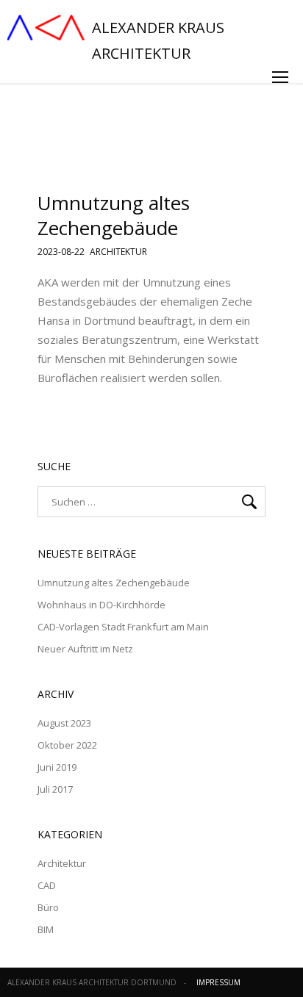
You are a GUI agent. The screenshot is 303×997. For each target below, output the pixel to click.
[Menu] (280, 77)
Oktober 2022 (67, 745)
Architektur (118, 253)
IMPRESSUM (218, 982)
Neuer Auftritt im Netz (85, 648)
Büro (48, 907)
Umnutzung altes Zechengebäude (114, 215)
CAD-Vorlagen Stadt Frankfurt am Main (123, 626)
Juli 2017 (55, 789)
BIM (46, 929)
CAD (47, 885)
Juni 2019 (57, 767)
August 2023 (64, 723)
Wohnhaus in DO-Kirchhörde (101, 604)
